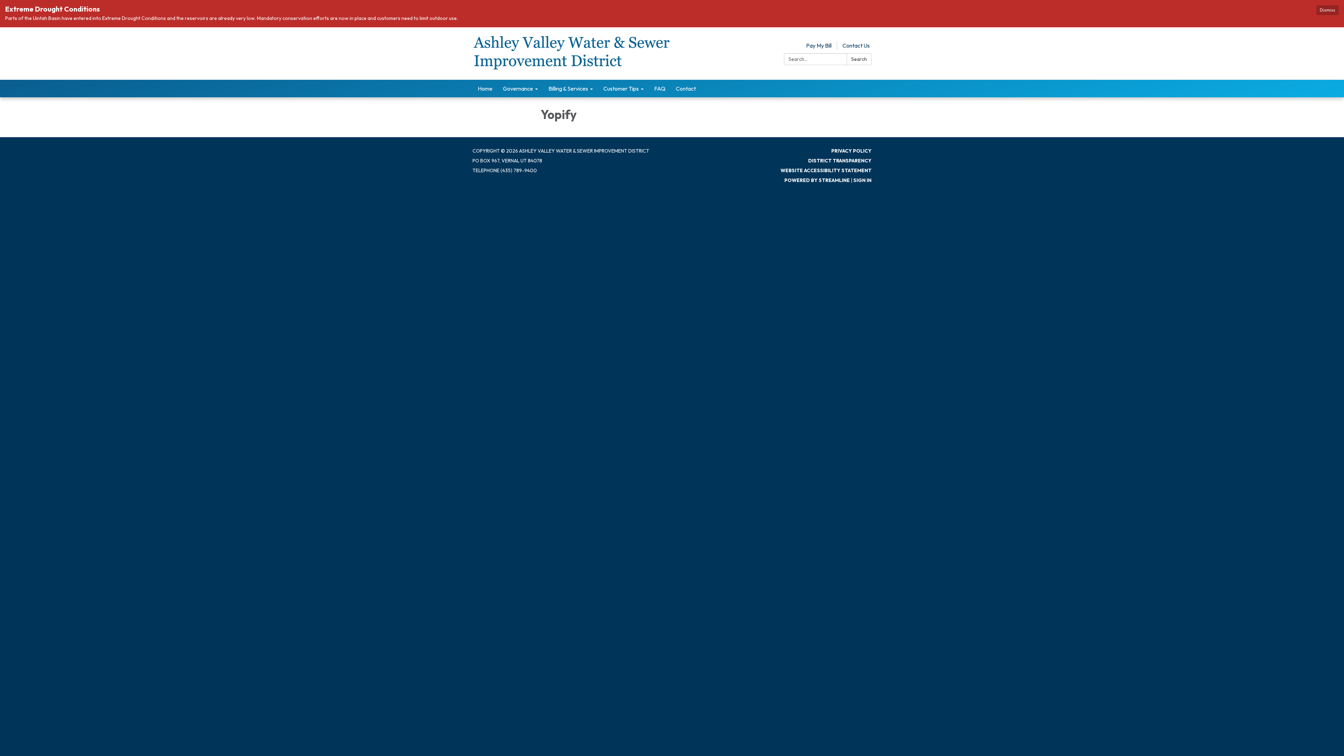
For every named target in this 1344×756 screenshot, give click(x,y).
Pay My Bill (819, 45)
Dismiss (1327, 10)
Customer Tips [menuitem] (621, 88)
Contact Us (856, 45)
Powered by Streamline (817, 180)
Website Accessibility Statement (826, 170)
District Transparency (840, 161)
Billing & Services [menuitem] (568, 88)
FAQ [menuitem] (659, 88)
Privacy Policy (851, 151)
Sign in (862, 180)
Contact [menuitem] (686, 88)
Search (859, 59)
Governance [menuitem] (518, 88)
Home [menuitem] (485, 88)
